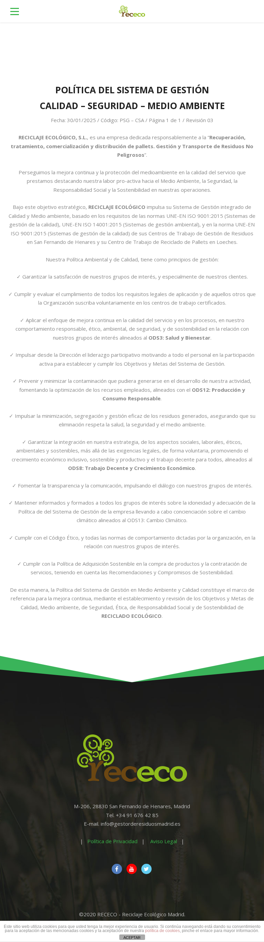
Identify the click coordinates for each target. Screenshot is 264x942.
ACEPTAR (132, 937)
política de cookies (162, 930)
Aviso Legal (163, 841)
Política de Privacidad (112, 841)
